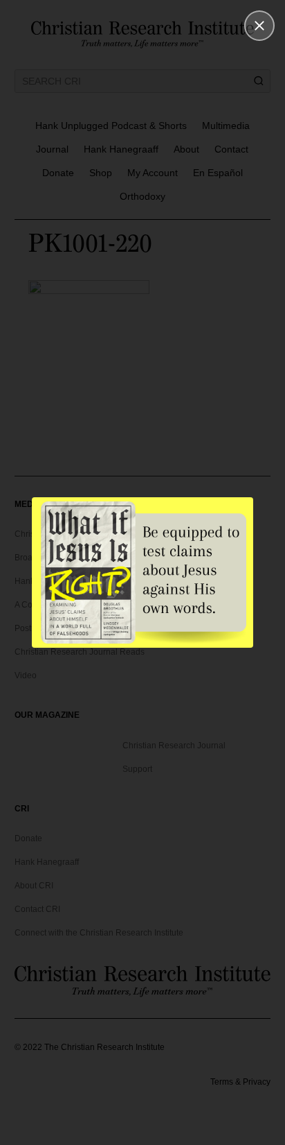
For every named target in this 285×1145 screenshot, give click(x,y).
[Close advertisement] (259, 25)
